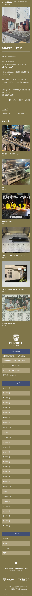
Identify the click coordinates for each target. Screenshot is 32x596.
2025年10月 (7, 437)
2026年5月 (6, 403)
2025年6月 (6, 457)
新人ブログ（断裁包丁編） (11, 365)
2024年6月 (6, 516)
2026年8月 (6, 388)
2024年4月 (6, 526)
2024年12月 (7, 486)
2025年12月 (7, 427)
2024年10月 (7, 496)
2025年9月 (6, 442)
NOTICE (6, 543)
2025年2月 (6, 476)
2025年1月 (6, 481)
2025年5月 (6, 462)
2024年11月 (7, 491)
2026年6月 (6, 398)
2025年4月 (6, 467)
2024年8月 (6, 506)
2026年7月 (6, 393)
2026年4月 (6, 408)
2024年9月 (6, 501)
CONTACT (19, 571)
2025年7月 (6, 452)
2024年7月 (6, 511)
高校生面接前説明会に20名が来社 (14, 361)
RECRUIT (6, 548)
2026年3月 (6, 412)
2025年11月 (7, 432)
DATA (26, 568)
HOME (6, 568)
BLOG (16, 568)
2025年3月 (6, 472)
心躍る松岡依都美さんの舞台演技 (14, 356)
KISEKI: (11, 568)
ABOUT (21, 568)
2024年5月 (6, 521)
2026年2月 (6, 417)
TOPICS (5, 553)
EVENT (4, 109)
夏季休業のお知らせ (9, 375)
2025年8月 (6, 447)
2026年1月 (6, 422)
